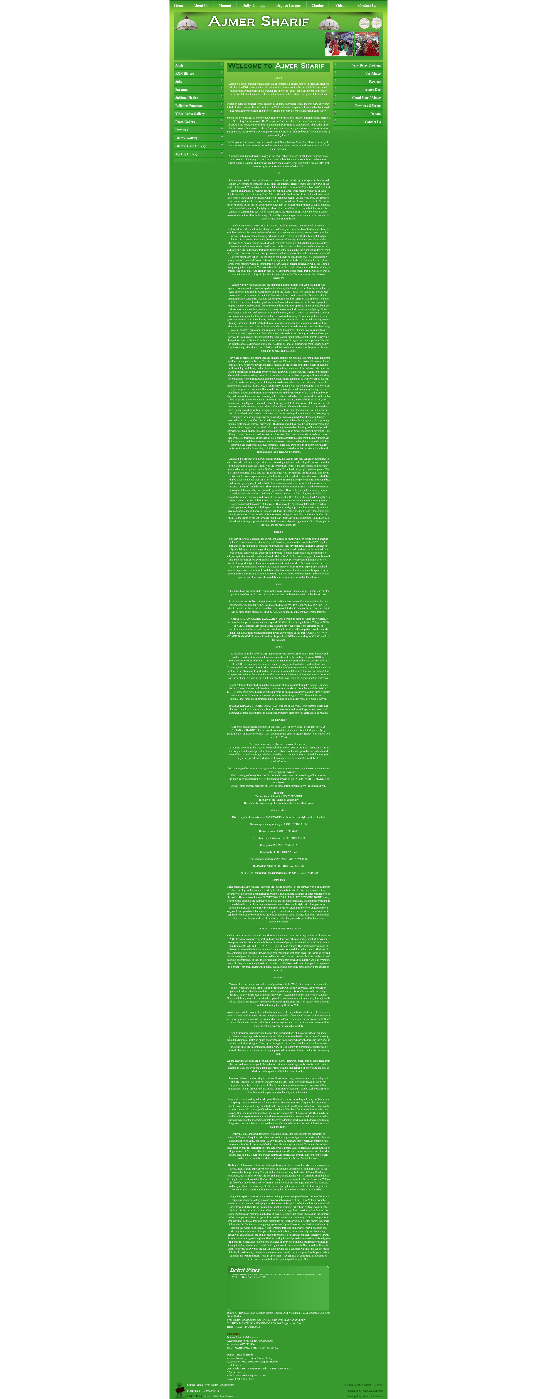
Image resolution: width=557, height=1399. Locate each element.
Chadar (318, 5)
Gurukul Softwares (373, 1390)
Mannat (225, 5)
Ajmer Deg (373, 89)
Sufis (178, 81)
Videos (340, 5)
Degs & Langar (288, 5)
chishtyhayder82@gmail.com (218, 1396)
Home (179, 5)
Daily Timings (253, 5)
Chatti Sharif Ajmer (366, 97)
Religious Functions (189, 105)
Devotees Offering (368, 105)
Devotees (181, 129)
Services (375, 81)
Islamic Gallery (186, 137)
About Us (200, 5)
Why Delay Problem (366, 65)
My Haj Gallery (186, 153)
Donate (376, 113)
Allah (179, 65)
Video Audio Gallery (190, 113)
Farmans (181, 89)
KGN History (185, 73)
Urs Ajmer (373, 73)
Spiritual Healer (186, 97)
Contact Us (367, 5)
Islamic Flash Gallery (190, 145)
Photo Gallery (185, 121)
